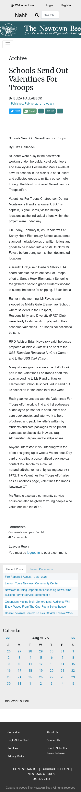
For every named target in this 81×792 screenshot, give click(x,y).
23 (9, 677)
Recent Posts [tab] (14, 569)
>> (73, 638)
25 (30, 677)
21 (62, 670)
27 (19, 651)
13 (51, 664)
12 (41, 664)
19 (41, 670)
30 (51, 651)
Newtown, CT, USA (20, 15)
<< (8, 638)
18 (30, 670)
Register (66, 5)
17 (19, 670)
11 (30, 664)
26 (9, 651)
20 (51, 670)
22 (73, 670)
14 (62, 664)
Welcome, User (24, 5)
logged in (33, 552)
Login (49, 5)
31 (62, 651)
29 (41, 651)
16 (9, 670)
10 (19, 664)
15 (73, 664)
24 (19, 677)
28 (30, 651)
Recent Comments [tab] (41, 569)
